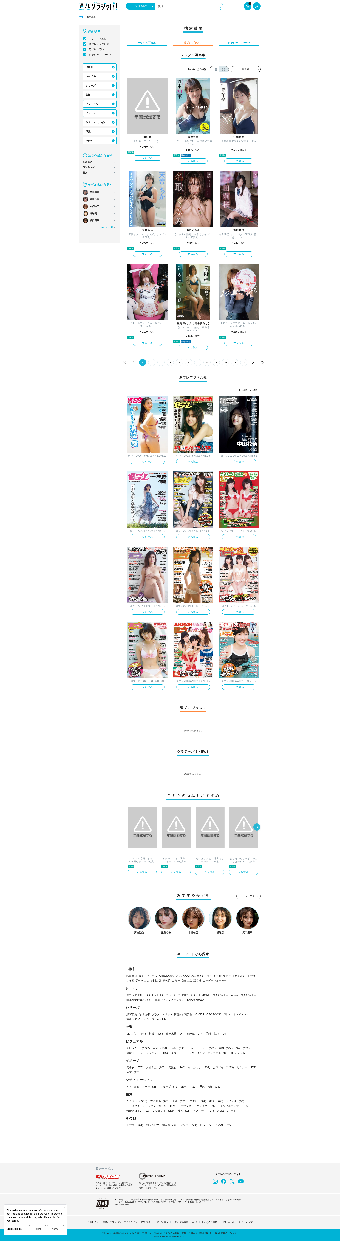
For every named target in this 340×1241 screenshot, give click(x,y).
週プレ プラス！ (98, 49)
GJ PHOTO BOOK (189, 995)
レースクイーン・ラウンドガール (151, 1105)
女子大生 (236, 1101)
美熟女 (177, 1067)
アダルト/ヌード (226, 1110)
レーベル (91, 76)
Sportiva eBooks (195, 999)
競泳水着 (175, 1033)
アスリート (204, 1110)
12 (243, 362)
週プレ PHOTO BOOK (139, 995)
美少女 (135, 1067)
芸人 (185, 1110)
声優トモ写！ (134, 1019)
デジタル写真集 (97, 38)
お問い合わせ (228, 1222)
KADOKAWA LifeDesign (189, 975)
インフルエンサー (236, 1105)
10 (225, 362)
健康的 (135, 1052)
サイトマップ (246, 1222)
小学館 (251, 975)
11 (234, 362)
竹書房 (145, 980)
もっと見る (248, 896)
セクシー (248, 1067)
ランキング (88, 167)
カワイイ (224, 1067)
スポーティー (183, 1052)
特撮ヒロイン (138, 1110)
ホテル (189, 1086)
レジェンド (164, 1110)
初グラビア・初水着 (162, 1125)
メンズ (189, 1125)
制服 (156, 1033)
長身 (243, 1048)
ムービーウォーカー (215, 980)
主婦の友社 (239, 975)
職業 (88, 131)
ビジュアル (92, 103)
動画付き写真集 (183, 1014)
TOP (81, 17)
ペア (133, 1086)
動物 (207, 1125)
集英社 (227, 975)
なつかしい (200, 1067)
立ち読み (147, 158)
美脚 (226, 1048)
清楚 (134, 1072)
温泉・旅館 (211, 1086)
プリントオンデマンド (235, 1014)
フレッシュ (157, 1052)
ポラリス (149, 1019)
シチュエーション (96, 122)
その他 (89, 140)
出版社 (89, 67)
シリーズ (91, 85)
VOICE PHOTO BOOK (207, 1014)
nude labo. (162, 1019)
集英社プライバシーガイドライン (120, 1222)
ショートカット (202, 1048)
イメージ (91, 113)
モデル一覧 (107, 227)
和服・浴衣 (218, 1033)
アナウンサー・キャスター (198, 1105)
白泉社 (176, 980)
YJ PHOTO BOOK (166, 995)
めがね (196, 1033)
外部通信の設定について (185, 1222)
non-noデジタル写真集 (243, 995)
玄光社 (208, 975)
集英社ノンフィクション (169, 999)
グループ (170, 1086)
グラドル (137, 1101)
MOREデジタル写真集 (215, 995)
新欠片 (167, 980)
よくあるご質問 (209, 1222)
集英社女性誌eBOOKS (139, 999)
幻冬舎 (218, 975)
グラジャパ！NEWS (100, 54)
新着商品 (87, 162)
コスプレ (136, 1033)
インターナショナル (213, 1052)
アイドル (160, 1101)
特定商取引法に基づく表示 (155, 1222)
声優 (217, 1101)
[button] (257, 827)
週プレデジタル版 (99, 44)
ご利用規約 (93, 1222)
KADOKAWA (166, 975)
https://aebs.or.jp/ (122, 1204)
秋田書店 (131, 975)
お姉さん (156, 1067)
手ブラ (135, 1125)
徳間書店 (156, 980)
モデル (198, 1101)
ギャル (239, 1052)
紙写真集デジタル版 (138, 1014)
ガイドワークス (147, 975)
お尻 (179, 1048)
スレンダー (138, 1048)
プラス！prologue (162, 1014)
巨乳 (161, 1048)
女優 (180, 1101)
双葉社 (197, 980)
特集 (85, 172)
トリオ (150, 1086)
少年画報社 (133, 980)
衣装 (88, 94)
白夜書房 (186, 980)
